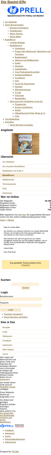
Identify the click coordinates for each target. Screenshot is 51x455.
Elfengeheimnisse (23, 90)
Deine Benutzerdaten (14, 25)
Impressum (7, 193)
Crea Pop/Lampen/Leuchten (27, 72)
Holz (17, 81)
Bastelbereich (16, 46)
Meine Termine (16, 34)
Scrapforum (20, 78)
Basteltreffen (20, 98)
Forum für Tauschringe (25, 84)
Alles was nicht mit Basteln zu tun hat (26, 101)
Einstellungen (16, 31)
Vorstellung (20, 48)
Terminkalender (9, 184)
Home (2, 220)
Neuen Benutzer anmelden (16, 317)
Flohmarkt (19, 96)
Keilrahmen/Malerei (23, 75)
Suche (5, 354)
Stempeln (19, 66)
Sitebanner (7, 336)
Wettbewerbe (8, 180)
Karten (18, 63)
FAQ (4, 189)
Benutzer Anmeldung (19, 28)
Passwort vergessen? (13, 314)
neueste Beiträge (17, 43)
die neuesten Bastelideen (13, 166)
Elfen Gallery (8, 350)
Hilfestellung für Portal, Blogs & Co (30, 113)
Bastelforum (10, 40)
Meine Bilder (15, 37)
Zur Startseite (11, 22)
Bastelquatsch (21, 57)
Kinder (18, 110)
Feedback (6, 341)
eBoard (10, 220)
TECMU (15, 452)
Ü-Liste (18, 93)
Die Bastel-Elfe (13, 2)
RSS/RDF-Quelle (7, 387)
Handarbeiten (21, 69)
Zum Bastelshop (12, 119)
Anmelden (9, 122)
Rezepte (6, 327)
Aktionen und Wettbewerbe (27, 60)
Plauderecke (20, 104)
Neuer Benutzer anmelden (21, 125)
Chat (17, 116)
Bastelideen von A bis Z (12, 171)
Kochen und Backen (24, 107)
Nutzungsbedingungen (15, 439)
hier (24, 215)
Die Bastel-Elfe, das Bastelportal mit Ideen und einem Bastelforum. (7, 417)
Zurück (26, 265)
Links (4, 332)
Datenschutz (10, 442)
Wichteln (19, 87)
